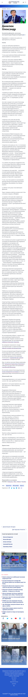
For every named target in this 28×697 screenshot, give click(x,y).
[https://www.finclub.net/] (14, 2)
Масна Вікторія (7, 539)
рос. (24, 34)
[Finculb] (3, 618)
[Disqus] (14, 507)
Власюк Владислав (8, 537)
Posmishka (15, 694)
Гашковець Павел (7, 546)
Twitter (19, 481)
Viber (14, 481)
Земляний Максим (7, 544)
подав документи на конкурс (10, 371)
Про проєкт (14, 678)
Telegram (10, 481)
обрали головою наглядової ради (11, 348)
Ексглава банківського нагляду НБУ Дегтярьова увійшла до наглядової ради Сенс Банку (14, 582)
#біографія (16, 485)
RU (23, 2)
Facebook (24, 481)
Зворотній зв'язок (14, 681)
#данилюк (8, 485)
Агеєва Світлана (7, 541)
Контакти (14, 683)
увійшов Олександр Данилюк (10, 342)
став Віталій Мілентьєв (8, 367)
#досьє (22, 485)
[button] (25, 2)
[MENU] (2, 2)
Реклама (14, 680)
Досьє (3, 24)
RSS (14, 685)
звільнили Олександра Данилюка (14, 364)
